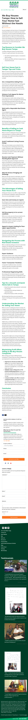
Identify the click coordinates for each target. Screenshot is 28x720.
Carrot (25, 715)
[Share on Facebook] (3, 415)
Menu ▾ (24, 9)
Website (4, 501)
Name (4, 491)
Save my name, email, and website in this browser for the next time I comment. (14, 508)
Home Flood (3, 547)
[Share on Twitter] (5, 415)
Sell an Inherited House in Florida (8, 543)
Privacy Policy (4, 541)
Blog (2, 545)
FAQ (2, 536)
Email (5, 453)
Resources (3, 539)
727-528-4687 (6, 441)
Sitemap (3, 548)
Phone (5, 448)
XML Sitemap (4, 550)
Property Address (7, 443)
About (13, 10)
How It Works (4, 534)
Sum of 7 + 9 (5, 512)
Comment (4, 475)
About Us (3, 538)
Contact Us (3, 532)
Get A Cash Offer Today (6, 10)
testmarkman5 (6, 27)
